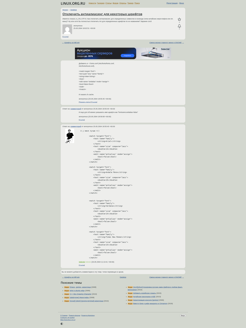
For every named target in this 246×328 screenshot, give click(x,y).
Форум (115, 3)
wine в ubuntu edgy (77, 291)
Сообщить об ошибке (67, 317)
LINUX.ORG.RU (73, 3)
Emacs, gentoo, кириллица (80, 287)
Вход (181, 3)
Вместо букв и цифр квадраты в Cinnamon (150, 304)
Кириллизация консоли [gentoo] (145, 300)
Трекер (130, 3)
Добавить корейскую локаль (144, 293)
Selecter (82, 262)
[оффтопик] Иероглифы (79, 297)
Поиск (137, 3)
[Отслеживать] (179, 26)
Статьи (108, 3)
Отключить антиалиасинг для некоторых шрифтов (102, 14)
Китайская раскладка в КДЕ (144, 297)
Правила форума (74, 315)
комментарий (76, 109)
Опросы (122, 3)
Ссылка (65, 36)
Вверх (183, 315)
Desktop (73, 10)
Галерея (100, 3)
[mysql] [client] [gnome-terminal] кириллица (86, 301)
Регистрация (172, 3)
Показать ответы (84, 102)
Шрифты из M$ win (72, 43)
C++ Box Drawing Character (80, 294)
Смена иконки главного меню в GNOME (165, 43)
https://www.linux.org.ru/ (67, 320)
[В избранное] (179, 19)
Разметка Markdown (88, 315)
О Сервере (64, 315)
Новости (92, 3)
